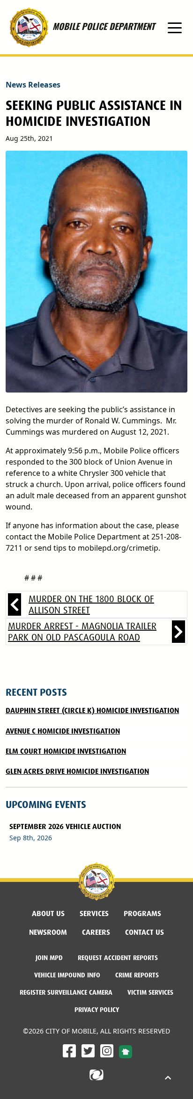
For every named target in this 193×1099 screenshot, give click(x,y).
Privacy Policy (96, 1009)
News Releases (33, 85)
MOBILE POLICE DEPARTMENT (103, 19)
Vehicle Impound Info (67, 975)
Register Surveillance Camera (66, 992)
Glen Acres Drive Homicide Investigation (77, 771)
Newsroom (48, 932)
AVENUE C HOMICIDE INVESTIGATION (63, 731)
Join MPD (53, 957)
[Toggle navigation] (174, 27)
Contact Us (144, 932)
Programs (142, 913)
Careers (100, 932)
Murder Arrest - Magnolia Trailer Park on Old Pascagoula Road (82, 631)
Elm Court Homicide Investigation (66, 751)
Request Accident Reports (118, 957)
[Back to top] (168, 1078)
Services (94, 913)
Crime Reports (137, 975)
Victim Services (150, 992)
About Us (48, 913)
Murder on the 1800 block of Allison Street (91, 604)
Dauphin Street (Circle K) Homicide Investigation (92, 710)
